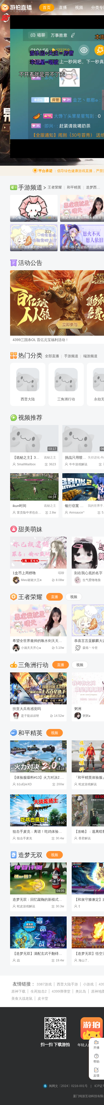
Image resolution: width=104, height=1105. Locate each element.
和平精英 (74, 187)
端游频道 (90, 356)
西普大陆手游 (67, 984)
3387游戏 (44, 984)
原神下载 (18, 991)
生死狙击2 (39, 991)
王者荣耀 (55, 187)
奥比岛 (80, 991)
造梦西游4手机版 (94, 187)
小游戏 (88, 984)
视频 (79, 7)
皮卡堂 (43, 998)
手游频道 (71, 356)
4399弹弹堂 (61, 991)
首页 (47, 7)
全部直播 (52, 356)
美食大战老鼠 (22, 998)
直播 (63, 7)
